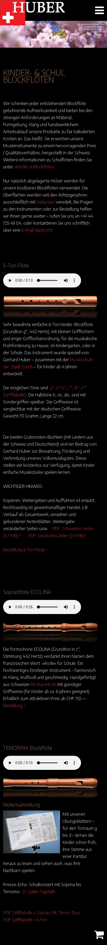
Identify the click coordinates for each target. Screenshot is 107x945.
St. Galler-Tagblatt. (39, 891)
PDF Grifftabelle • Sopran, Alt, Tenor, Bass (42, 912)
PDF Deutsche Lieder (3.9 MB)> (57, 535)
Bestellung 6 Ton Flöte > (25, 549)
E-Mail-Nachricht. (37, 230)
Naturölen (45, 202)
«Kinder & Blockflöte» (34, 166)
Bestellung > (14, 705)
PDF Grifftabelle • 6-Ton (25, 919)
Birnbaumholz (43, 684)
